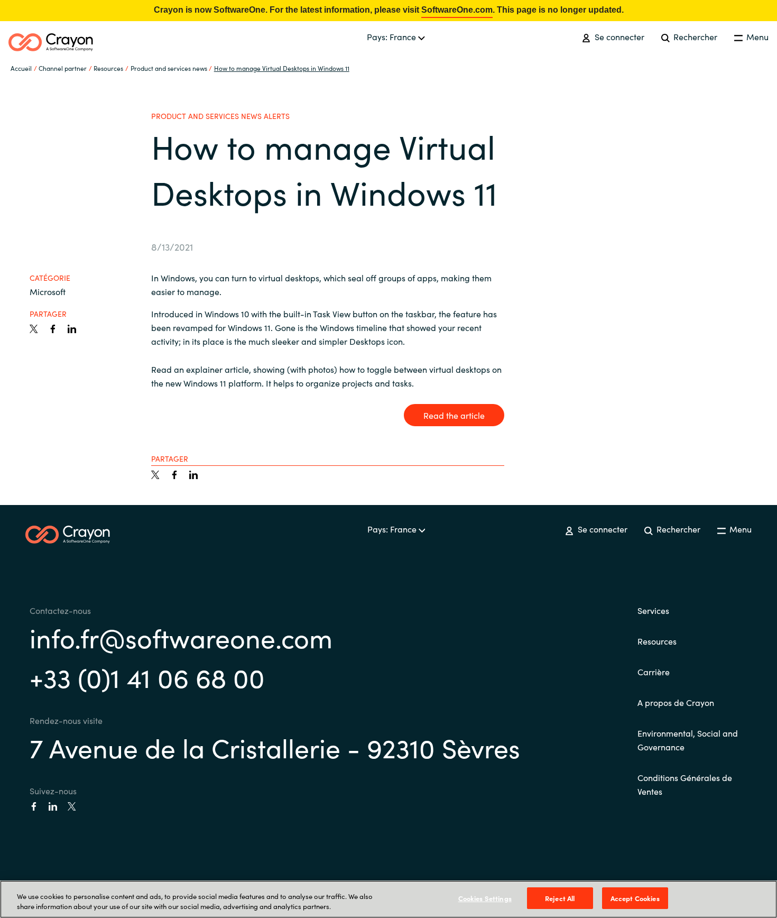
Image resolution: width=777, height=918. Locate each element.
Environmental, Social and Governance (687, 739)
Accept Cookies (635, 898)
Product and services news (169, 67)
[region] (388, 899)
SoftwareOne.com (457, 9)
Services (653, 610)
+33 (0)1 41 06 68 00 (147, 676)
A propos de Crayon (675, 702)
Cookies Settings (485, 898)
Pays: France (392, 36)
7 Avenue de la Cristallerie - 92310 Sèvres (275, 747)
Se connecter (618, 36)
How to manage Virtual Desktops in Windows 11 (281, 67)
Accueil (21, 67)
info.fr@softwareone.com (181, 637)
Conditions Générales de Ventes (684, 784)
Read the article (454, 415)
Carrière (653, 671)
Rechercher (694, 36)
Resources (657, 641)
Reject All (560, 898)
